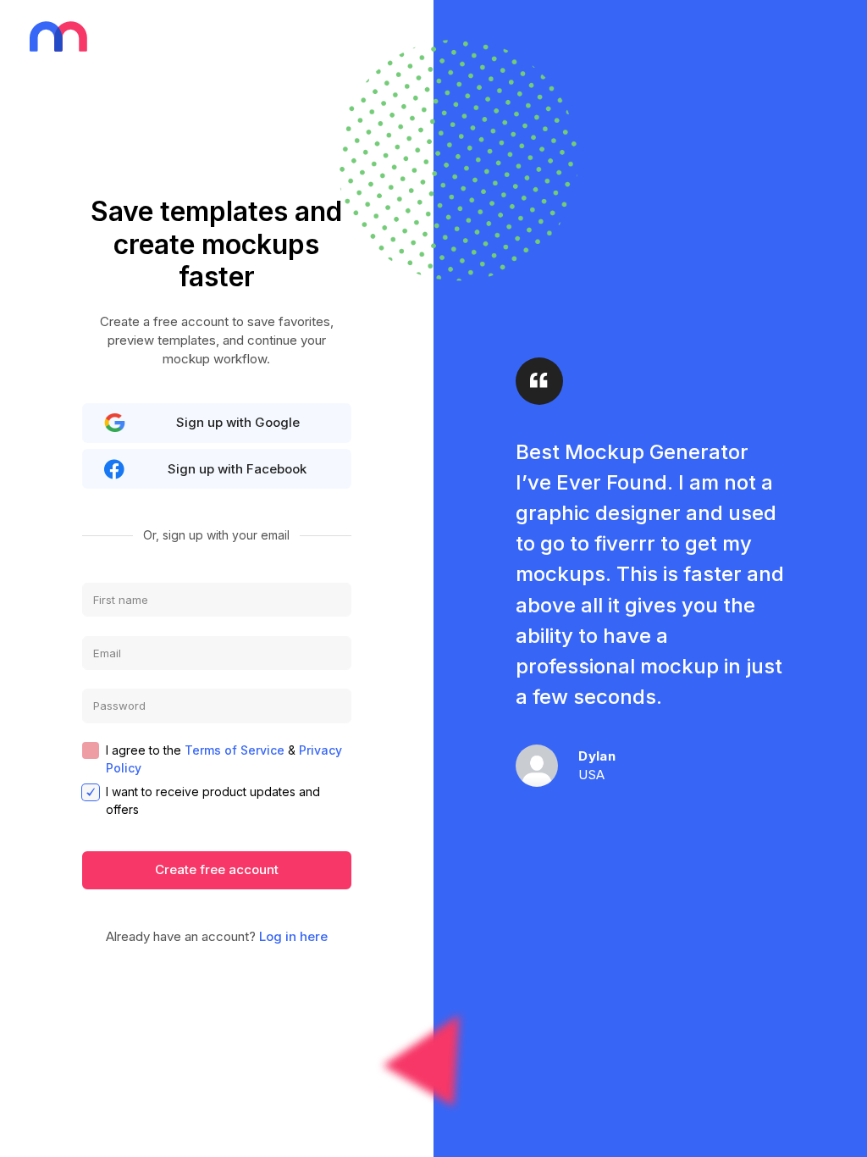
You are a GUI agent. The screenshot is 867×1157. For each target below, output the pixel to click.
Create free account (217, 869)
